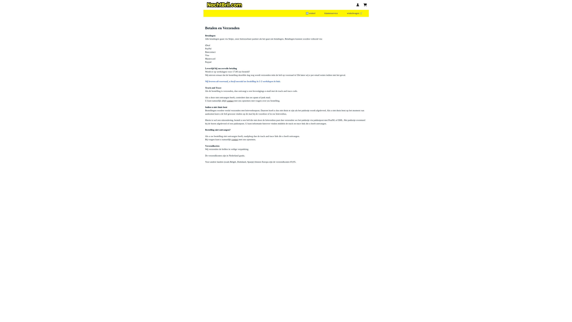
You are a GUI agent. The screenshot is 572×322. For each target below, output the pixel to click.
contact (230, 101)
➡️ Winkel (310, 13)
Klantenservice (331, 13)
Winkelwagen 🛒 (355, 13)
